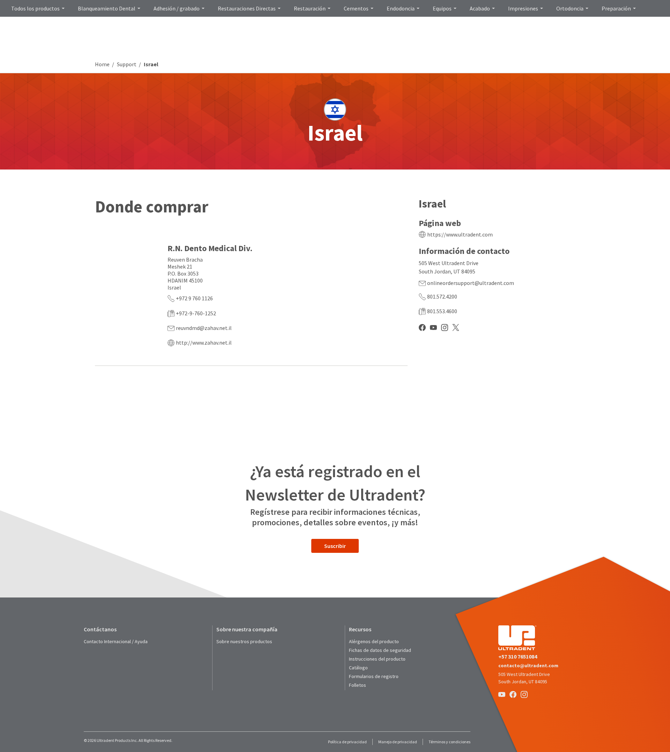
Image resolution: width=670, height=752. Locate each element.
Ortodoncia (569, 8)
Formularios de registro (374, 676)
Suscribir (335, 545)
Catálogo (358, 667)
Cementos (356, 8)
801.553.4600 (442, 311)
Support (126, 64)
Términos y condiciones (449, 741)
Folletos (357, 685)
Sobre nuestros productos (244, 641)
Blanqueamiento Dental (106, 8)
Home (102, 64)
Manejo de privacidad (397, 741)
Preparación (616, 8)
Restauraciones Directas (247, 8)
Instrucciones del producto (377, 659)
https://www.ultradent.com (460, 234)
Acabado (480, 8)
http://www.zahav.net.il (204, 342)
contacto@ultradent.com (528, 665)
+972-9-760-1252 (196, 313)
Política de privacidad (347, 741)
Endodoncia (401, 8)
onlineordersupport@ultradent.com (470, 283)
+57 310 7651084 (517, 656)
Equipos (442, 8)
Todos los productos (35, 8)
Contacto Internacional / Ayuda (116, 641)
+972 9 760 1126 (194, 298)
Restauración (310, 8)
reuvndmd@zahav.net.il (204, 328)
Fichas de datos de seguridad (380, 650)
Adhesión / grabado (177, 8)
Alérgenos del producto (374, 641)
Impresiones (523, 8)
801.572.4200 (442, 296)
